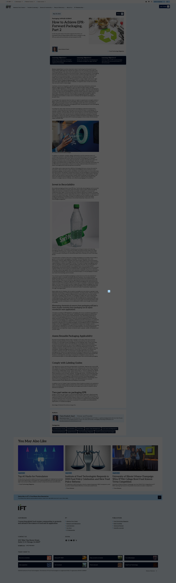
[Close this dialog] (109, 291)
